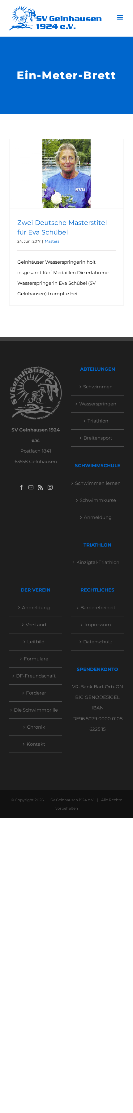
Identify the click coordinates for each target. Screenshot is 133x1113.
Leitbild (36, 642)
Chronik (36, 727)
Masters (52, 241)
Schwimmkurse (98, 500)
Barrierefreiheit (97, 607)
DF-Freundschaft (36, 676)
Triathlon (98, 421)
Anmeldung (98, 517)
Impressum (97, 625)
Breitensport (98, 438)
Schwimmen (98, 387)
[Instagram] (50, 487)
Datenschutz (98, 642)
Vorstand (36, 625)
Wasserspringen (97, 404)
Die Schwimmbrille (36, 710)
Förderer (36, 693)
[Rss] (40, 487)
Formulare (36, 659)
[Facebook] (21, 487)
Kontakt (36, 744)
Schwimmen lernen (98, 483)
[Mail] (30, 487)
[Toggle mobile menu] (120, 17)
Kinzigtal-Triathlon (97, 562)
